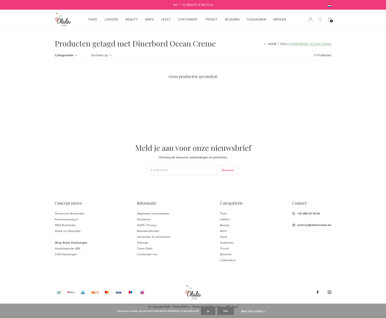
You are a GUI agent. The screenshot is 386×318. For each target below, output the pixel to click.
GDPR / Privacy (146, 225)
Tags (283, 44)
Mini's (149, 19)
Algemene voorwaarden (153, 213)
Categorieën (64, 55)
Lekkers (111, 19)
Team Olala (144, 248)
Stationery (187, 19)
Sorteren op (99, 55)
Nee (225, 310)
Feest (166, 19)
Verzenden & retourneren (153, 237)
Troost (211, 19)
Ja (208, 310)
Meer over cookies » (253, 310)
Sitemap (142, 242)
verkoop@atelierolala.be (314, 225)
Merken (279, 19)
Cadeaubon (256, 19)
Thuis (92, 19)
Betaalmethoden (148, 231)
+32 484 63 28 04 (308, 213)
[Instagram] (329, 292)
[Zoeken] (320, 19)
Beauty (131, 19)
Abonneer (227, 170)
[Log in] (310, 19)
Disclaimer (144, 219)
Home (272, 44)
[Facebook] (318, 292)
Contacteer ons (147, 254)
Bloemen (232, 19)
